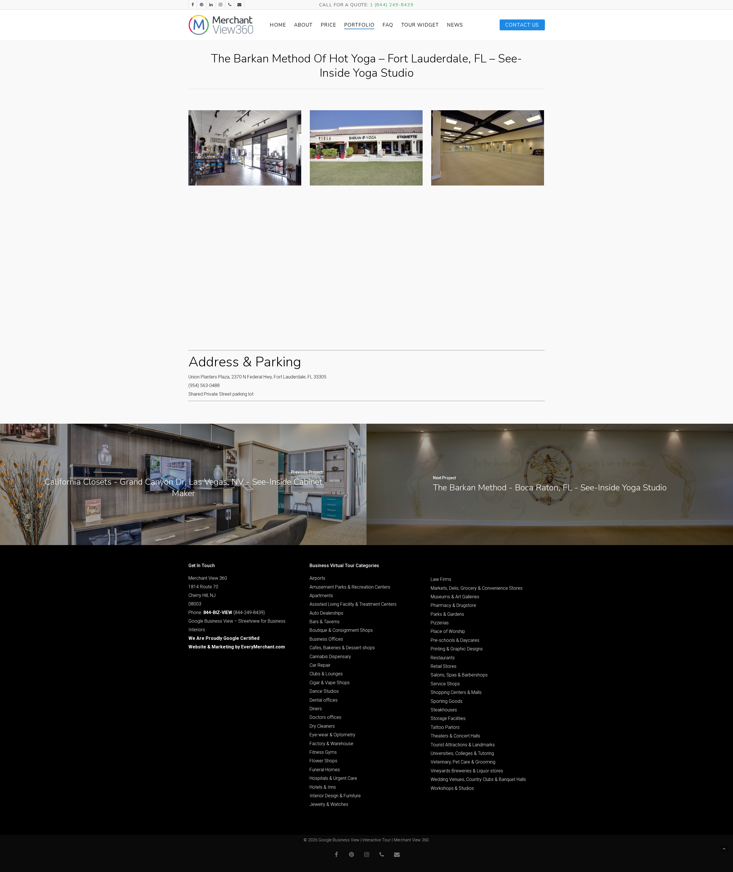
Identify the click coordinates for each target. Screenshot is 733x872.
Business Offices (326, 639)
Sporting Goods (446, 701)
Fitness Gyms (323, 752)
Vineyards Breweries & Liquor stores (467, 771)
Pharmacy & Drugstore (453, 605)
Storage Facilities (448, 718)
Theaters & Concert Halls (455, 736)
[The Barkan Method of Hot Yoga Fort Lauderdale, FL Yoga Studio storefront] (366, 148)
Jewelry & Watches (329, 804)
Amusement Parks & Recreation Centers (350, 587)
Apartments (321, 595)
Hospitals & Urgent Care (333, 778)
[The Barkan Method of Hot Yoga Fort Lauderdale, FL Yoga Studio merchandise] (244, 148)
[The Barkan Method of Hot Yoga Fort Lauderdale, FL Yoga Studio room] (487, 148)
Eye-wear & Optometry (332, 734)
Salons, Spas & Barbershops (459, 675)
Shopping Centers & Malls (456, 692)
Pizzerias (440, 623)
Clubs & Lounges (326, 673)
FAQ (388, 25)
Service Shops (445, 683)
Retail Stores (443, 666)
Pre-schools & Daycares (455, 640)
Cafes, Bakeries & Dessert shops (342, 647)
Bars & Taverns (325, 621)
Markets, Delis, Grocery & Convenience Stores (477, 588)
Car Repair (320, 665)
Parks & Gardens (447, 614)
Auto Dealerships (326, 613)
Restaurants (443, 657)
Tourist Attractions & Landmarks (463, 744)
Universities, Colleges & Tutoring (462, 753)
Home (278, 25)
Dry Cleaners (322, 726)
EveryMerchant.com (263, 647)
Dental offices (324, 700)
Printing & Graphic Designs (457, 649)
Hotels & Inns (323, 787)
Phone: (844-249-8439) (226, 612)
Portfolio (359, 25)
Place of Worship (448, 631)
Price (328, 25)
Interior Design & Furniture (335, 795)
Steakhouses (444, 710)
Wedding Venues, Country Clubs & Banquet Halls (478, 779)
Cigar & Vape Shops (330, 682)
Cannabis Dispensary (330, 656)
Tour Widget (420, 25)
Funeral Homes (325, 769)
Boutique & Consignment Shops (341, 630)
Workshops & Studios (452, 788)
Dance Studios (324, 691)
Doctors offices (325, 717)
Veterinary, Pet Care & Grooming (463, 762)
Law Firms (441, 579)
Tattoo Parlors (445, 727)
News (455, 25)
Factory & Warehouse (331, 743)
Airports (317, 578)
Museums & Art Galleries (455, 596)
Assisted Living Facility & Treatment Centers (353, 604)
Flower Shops (323, 761)
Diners (316, 708)
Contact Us (522, 25)
